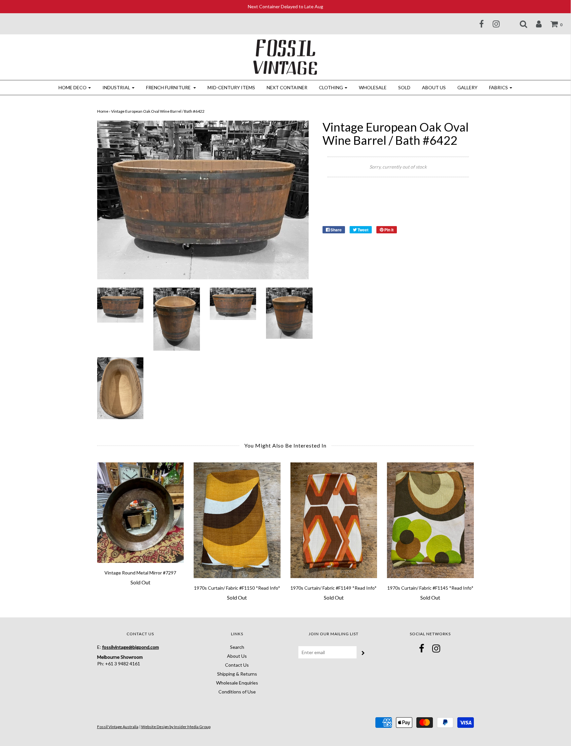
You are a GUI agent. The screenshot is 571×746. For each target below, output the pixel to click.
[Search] (519, 24)
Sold (404, 87)
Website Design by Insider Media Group (175, 726)
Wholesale (373, 87)
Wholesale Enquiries (237, 683)
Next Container (287, 87)
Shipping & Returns (237, 674)
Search (237, 647)
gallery (467, 87)
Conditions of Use (237, 691)
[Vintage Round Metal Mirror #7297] (140, 512)
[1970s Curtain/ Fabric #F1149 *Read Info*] (333, 520)
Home (102, 111)
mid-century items (231, 87)
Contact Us (237, 665)
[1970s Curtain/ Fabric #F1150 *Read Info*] (237, 520)
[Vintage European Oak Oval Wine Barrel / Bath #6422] (120, 304)
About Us (434, 87)
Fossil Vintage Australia (117, 726)
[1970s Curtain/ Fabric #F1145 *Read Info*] (430, 520)
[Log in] (535, 24)
